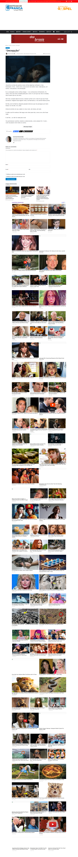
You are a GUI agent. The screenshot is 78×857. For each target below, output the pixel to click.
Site (29, 173)
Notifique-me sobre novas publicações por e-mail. (16, 180)
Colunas (13, 49)
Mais (58, 31)
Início (7, 31)
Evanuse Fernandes (18, 141)
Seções (10, 49)
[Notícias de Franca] (14, 8)
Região (18, 31)
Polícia (35, 31)
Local (12, 31)
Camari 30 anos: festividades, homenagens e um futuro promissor (27, 200)
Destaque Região (28, 131)
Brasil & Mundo (27, 31)
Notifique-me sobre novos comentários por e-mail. (16, 178)
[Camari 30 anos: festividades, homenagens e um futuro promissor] (28, 195)
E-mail (7, 173)
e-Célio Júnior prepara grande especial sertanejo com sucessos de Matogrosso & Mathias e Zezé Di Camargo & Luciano (42, 201)
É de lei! (49, 31)
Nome (7, 168)
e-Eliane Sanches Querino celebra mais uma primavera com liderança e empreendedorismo (12, 201)
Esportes (42, 31)
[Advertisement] (39, 21)
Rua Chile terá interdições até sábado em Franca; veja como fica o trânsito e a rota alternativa (45, 1)
